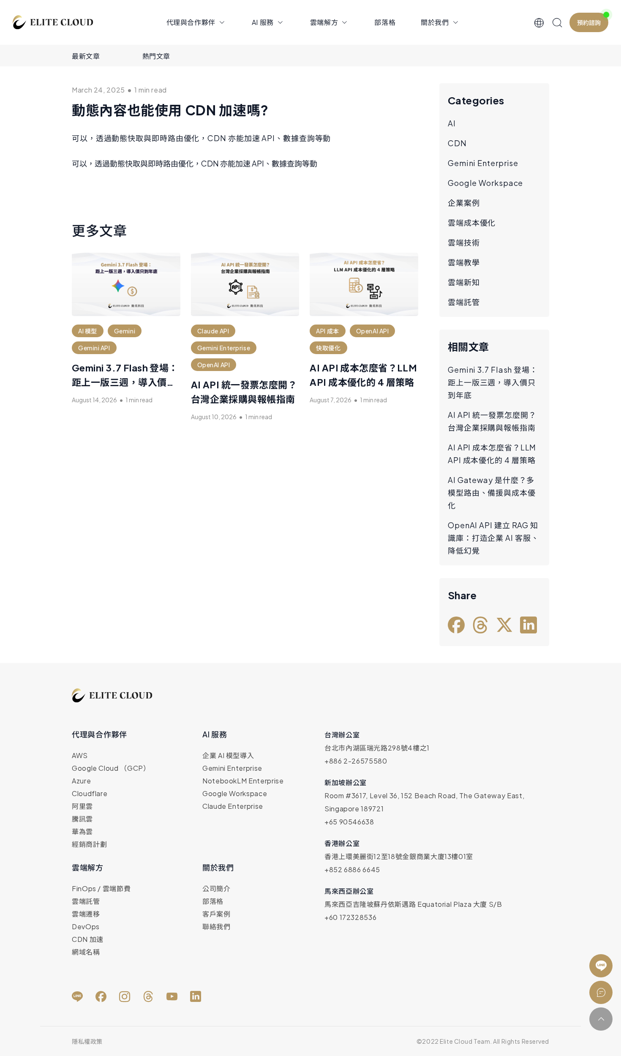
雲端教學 (464, 262)
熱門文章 (156, 56)
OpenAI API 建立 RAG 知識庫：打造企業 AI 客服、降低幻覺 (493, 537)
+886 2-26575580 (355, 760)
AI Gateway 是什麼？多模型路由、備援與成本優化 (492, 492)
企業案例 (464, 202)
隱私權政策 (87, 1041)
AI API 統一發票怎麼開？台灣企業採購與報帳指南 (492, 421)
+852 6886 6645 (352, 869)
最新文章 (86, 56)
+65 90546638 (349, 821)
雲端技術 (464, 242)
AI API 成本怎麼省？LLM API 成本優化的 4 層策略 (492, 453)
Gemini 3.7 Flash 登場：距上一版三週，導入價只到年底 (125, 382)
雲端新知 (464, 282)
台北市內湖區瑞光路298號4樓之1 (377, 747)
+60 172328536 (350, 917)
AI (452, 123)
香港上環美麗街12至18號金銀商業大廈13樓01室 (398, 856)
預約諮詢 (589, 22)
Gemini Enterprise (483, 163)
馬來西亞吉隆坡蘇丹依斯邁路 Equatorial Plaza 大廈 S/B (413, 904)
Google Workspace (485, 183)
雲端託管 (464, 302)
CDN (457, 143)
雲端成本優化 (472, 222)
